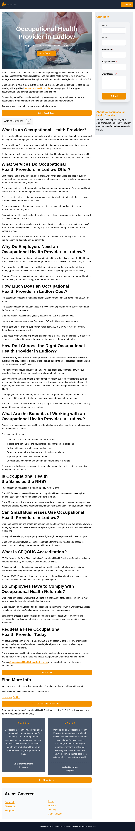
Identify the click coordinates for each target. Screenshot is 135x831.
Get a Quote (44, 53)
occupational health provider (37, 88)
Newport (52, 805)
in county (28, 662)
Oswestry (52, 809)
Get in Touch (46, 672)
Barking (16, 697)
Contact (127, 4)
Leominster (7, 697)
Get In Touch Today (47, 113)
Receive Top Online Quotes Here (46, 704)
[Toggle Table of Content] (27, 121)
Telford (51, 801)
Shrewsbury (10, 806)
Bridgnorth (10, 802)
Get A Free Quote (46, 780)
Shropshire (10, 810)
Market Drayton (55, 814)
